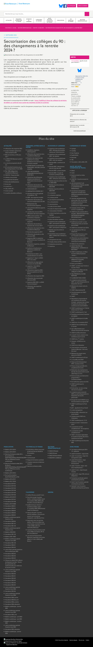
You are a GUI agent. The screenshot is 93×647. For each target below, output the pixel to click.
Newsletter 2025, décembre (12, 629)
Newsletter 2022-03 (10, 554)
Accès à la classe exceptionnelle (57, 209)
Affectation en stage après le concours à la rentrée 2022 (35, 263)
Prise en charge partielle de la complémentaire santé (79, 367)
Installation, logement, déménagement (33, 151)
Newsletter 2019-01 (10, 484)
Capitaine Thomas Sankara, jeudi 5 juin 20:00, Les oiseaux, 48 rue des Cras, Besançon (36, 531)
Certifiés (73, 151)
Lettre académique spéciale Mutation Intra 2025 (12, 611)
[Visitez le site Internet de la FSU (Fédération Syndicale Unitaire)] (15, 643)
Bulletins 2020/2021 (10, 532)
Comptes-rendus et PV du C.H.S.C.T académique (78, 209)
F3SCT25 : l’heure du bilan (12, 175)
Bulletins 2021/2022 (10, 537)
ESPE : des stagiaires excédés (35, 197)
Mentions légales (73, 640)
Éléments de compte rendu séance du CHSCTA (78, 354)
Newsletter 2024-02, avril (11, 600)
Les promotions (53, 204)
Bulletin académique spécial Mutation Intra (12, 529)
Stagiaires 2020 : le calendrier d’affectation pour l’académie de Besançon (36, 240)
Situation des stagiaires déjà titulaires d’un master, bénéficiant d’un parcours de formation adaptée (35, 160)
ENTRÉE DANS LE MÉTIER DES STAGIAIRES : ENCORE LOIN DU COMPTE (36, 167)
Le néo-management (77, 410)
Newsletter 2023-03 (10, 580)
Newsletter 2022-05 (10, 558)
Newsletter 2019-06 (10, 495)
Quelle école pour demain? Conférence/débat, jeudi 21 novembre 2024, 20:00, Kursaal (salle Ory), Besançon (36, 507)
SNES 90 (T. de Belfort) (55, 458)
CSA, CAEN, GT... (9, 189)
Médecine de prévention (77, 244)
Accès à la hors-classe (55, 206)
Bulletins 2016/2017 (10, 479)
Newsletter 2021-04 (10, 543)
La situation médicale (55, 195)
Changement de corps (55, 240)
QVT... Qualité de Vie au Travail (79, 408)
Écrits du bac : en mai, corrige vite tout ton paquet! (79, 389)
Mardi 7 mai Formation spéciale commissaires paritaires (79, 483)
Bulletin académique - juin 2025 (13, 619)
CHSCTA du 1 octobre (77, 339)
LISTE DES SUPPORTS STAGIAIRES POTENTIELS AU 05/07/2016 (35, 173)
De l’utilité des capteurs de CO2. (80, 382)
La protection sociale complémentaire (77, 432)
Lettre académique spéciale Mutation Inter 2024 (12, 588)
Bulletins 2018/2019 (10, 497)
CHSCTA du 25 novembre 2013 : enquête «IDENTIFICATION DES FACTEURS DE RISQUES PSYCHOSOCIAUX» (80, 214)
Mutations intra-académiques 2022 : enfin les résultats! (57, 159)
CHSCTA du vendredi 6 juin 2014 (80, 228)
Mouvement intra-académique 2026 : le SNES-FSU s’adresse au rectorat (57, 235)
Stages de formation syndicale (35, 460)
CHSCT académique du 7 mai (79, 312)
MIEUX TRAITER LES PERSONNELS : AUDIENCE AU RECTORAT (79, 248)
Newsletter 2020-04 (10, 513)
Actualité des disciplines (11, 180)
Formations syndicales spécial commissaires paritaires (79, 479)
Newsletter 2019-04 (10, 490)
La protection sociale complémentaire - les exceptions (80, 428)
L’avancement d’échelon (55, 211)
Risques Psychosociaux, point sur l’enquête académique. (79, 235)
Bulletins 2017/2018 (10, 481)
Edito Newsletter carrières (56, 219)
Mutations (52, 246)
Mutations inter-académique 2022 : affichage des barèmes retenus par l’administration (57, 150)
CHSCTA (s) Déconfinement (78, 333)
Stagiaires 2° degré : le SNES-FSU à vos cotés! (35, 259)
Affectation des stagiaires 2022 (35, 276)
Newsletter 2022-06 (10, 574)
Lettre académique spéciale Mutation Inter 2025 (12, 626)
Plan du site (81, 640)
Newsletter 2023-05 (10, 585)
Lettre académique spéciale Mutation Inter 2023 (12, 570)
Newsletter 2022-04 (10, 556)
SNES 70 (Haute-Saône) (55, 456)
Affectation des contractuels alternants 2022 (35, 279)
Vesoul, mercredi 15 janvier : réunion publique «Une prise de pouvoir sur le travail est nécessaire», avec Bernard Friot (35, 515)
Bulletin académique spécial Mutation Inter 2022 (12, 540)
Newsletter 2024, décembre (12, 604)
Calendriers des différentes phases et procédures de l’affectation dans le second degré (34, 180)
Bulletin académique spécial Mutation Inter (12, 518)
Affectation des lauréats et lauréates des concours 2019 (34, 225)
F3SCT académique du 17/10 (79, 420)
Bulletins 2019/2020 (10, 504)
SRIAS (73, 171)
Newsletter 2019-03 (10, 488)
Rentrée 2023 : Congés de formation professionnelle (56, 174)
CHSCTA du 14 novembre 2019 (79, 322)
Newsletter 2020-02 (10, 511)
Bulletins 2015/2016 (10, 473)
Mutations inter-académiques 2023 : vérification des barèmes (57, 178)
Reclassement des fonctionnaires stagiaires (34, 205)
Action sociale (9, 191)
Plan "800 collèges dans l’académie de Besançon (11, 172)
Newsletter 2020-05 (10, 515)
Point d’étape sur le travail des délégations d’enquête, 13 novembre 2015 (79, 259)
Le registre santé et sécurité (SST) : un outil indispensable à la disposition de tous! (80, 282)
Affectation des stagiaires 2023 (13, 149)
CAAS (72, 173)
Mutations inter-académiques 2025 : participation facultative (57, 222)
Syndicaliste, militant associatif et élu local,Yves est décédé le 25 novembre (35, 451)
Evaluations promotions (55, 244)
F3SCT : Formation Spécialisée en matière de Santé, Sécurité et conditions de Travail (79, 436)
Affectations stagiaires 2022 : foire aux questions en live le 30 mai (35, 272)
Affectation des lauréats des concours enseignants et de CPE (36, 186)
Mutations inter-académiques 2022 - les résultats (57, 155)
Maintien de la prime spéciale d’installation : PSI (35, 194)
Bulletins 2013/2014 (10, 450)
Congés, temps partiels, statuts (57, 242)
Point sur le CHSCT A (77, 264)
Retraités (73, 158)
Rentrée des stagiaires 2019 (34, 232)
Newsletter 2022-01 (10, 545)
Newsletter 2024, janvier (11, 597)
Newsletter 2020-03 (10, 508)
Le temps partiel (53, 197)
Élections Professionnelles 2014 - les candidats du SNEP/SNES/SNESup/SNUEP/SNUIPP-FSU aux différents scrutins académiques (15, 457)
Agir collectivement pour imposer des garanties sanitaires (80, 330)
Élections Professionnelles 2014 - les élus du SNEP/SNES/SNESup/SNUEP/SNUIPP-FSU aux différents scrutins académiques (15, 467)
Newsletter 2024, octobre (12, 602)
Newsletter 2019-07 (10, 499)
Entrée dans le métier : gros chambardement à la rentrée (35, 255)
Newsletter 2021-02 (10, 526)
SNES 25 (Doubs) (53, 451)
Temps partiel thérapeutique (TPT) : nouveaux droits (79, 363)
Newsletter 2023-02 (10, 578)
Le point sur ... (9, 186)
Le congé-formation (54, 217)
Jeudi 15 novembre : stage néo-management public (79, 457)
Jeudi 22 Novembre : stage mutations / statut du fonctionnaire (78, 461)
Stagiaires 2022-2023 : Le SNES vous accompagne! (35, 283)
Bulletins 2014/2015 (10, 452)
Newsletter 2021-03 (10, 534)
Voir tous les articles (79, 131)
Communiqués (31, 458)
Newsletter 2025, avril (11, 615)
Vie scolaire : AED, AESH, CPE (79, 162)
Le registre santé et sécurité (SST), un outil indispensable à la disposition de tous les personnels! (80, 394)
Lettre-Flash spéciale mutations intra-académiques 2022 (13, 550)
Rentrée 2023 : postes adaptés (57, 171)
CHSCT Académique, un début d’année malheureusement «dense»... (79, 253)
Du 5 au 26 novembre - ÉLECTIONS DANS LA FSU (12, 476)
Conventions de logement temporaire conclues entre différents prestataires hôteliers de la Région (80, 193)
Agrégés (73, 149)
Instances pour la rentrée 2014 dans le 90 (77, 126)
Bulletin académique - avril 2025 (13, 617)
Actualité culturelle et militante (13, 193)
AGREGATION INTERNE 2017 (35, 191)
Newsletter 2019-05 (10, 493)
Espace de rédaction (11, 645)
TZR (72, 160)
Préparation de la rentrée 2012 (77, 115)
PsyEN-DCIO (74, 155)
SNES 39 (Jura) (53, 453)
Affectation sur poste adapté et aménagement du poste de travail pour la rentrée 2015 (79, 240)
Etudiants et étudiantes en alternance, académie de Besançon (34, 250)
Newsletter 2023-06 (10, 591)
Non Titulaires (75, 153)
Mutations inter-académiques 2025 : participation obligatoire (57, 226)
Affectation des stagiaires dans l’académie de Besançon (35, 155)
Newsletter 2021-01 (10, 524)
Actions (29, 455)
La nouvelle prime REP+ (77, 360)
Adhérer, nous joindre (11, 177)
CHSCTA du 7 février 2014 (78, 220)
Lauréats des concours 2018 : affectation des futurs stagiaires (36, 213)
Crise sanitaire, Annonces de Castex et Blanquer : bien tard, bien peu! (79, 349)
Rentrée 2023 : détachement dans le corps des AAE (56, 167)
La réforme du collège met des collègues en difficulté (79, 271)
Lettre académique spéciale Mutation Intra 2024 (12, 594)
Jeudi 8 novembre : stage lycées (79, 454)
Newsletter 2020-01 (10, 506)
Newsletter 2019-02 (10, 486)
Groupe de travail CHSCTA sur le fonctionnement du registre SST (80, 401)
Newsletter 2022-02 (10, 547)
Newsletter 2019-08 (10, 502)
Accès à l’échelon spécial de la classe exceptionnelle (13, 152)
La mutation (52, 193)
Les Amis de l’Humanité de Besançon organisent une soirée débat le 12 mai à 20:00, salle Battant (36, 538)
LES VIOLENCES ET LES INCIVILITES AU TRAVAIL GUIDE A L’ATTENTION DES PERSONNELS (80, 186)
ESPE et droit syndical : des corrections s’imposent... (34, 217)
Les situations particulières (56, 200)
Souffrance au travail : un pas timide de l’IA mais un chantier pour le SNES (79, 223)
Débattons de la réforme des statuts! (78, 120)
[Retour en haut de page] (7, 640)
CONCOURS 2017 (32, 189)
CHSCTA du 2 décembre (77, 345)
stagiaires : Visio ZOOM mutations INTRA (33, 267)
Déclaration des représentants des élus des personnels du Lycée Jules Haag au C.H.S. (80, 371)
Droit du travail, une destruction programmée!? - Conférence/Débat (79, 377)
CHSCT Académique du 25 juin (79, 357)
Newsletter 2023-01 (10, 576)
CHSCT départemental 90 (78, 290)
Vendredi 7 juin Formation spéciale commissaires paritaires (80, 487)
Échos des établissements (12, 182)
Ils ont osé (8, 184)
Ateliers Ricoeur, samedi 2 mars (35, 495)
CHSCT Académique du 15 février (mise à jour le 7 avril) (80, 309)
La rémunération (53, 202)
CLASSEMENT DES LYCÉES (78, 278)
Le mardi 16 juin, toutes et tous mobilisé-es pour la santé (79, 336)
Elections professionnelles (34, 466)
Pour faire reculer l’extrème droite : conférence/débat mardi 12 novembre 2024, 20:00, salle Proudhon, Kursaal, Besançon (36, 500)
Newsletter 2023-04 (10, 583)
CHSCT (73, 296)
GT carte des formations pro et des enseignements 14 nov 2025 (13, 168)
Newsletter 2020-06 (10, 521)
